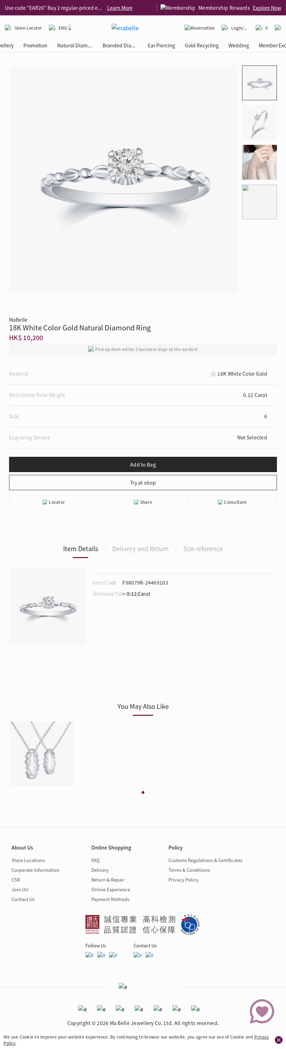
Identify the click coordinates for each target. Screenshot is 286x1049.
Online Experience (110, 889)
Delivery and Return (140, 548)
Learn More (120, 7)
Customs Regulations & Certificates (205, 860)
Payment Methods (110, 899)
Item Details (80, 548)
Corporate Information (35, 870)
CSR (16, 879)
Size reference (203, 548)
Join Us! (20, 889)
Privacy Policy (183, 879)
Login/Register (240, 28)
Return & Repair (108, 879)
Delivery (100, 870)
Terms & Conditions (189, 870)
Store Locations (28, 860)
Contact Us (23, 899)
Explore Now (267, 7)
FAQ (95, 860)
